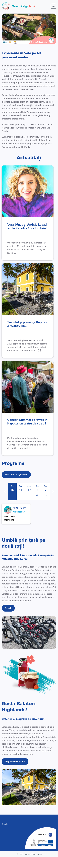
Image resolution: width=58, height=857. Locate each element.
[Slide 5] (16, 801)
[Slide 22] (42, 801)
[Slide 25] (47, 801)
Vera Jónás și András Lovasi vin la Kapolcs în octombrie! (27, 226)
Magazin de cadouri (15, 761)
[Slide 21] (41, 801)
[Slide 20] (39, 801)
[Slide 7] (19, 801)
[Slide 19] (38, 801)
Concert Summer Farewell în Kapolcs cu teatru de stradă (27, 421)
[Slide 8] (21, 801)
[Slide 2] (12, 801)
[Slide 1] (10, 801)
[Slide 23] (44, 801)
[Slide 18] (36, 801)
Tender (5, 824)
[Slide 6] (18, 801)
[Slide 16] (33, 801)
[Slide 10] (24, 801)
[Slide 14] (30, 801)
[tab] (12, 491)
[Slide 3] (13, 801)
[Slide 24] (45, 801)
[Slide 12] (27, 801)
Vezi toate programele (16, 474)
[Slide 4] (15, 801)
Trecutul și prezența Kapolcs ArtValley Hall (27, 324)
